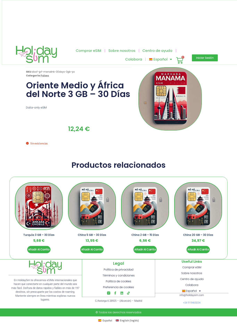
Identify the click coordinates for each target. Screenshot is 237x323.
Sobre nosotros (121, 50)
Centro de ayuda (157, 50)
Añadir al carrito (39, 249)
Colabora (133, 59)
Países (45, 75)
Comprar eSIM (88, 50)
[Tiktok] (128, 293)
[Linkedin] (121, 293)
